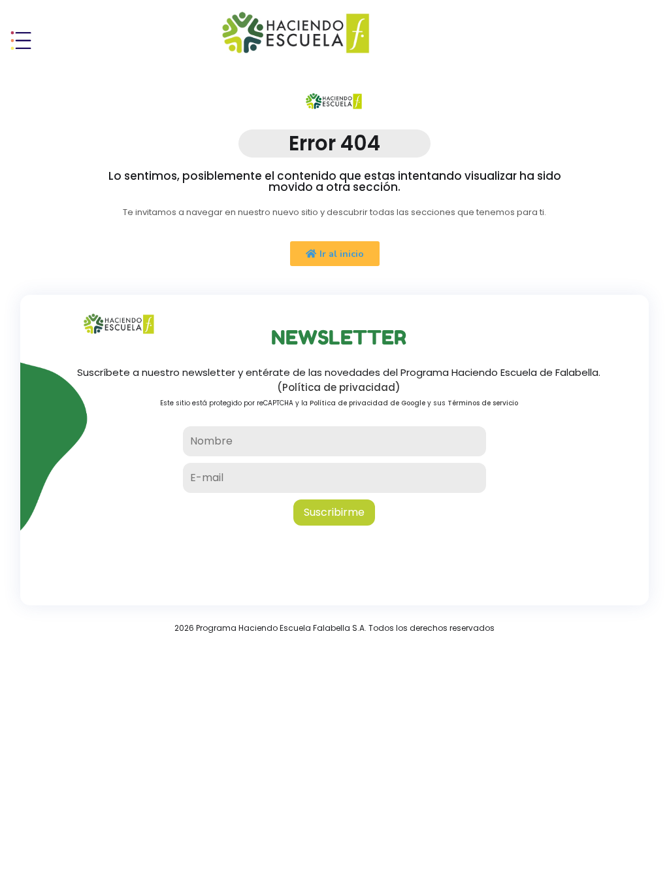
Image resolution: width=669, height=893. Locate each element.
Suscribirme (334, 512)
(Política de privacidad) (338, 387)
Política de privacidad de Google (367, 403)
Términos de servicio (483, 403)
